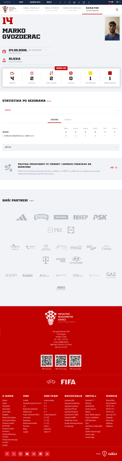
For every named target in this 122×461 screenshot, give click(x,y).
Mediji (49, 2)
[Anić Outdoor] (44, 275)
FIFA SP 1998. (110, 406)
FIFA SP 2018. (110, 409)
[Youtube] (74, 2)
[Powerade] (61, 260)
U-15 (45, 412)
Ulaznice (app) (89, 435)
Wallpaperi (109, 426)
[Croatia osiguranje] (45, 247)
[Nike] (22, 217)
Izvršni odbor (6, 412)
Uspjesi (4, 403)
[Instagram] (69, 2)
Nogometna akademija (30, 409)
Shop (21, 2)
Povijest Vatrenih (111, 403)
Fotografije (109, 418)
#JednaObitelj (89, 406)
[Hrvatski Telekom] (45, 260)
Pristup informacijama (9, 418)
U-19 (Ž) (46, 418)
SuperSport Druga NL (71, 412)
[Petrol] (61, 217)
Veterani (88, 412)
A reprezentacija (49, 400)
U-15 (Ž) (46, 423)
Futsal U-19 (47, 432)
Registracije (26, 420)
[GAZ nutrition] (111, 275)
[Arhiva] (116, 9)
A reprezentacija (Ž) (50, 415)
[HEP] (81, 217)
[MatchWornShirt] (61, 288)
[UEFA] (51, 382)
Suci (24, 406)
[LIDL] (71, 229)
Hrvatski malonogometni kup (74, 423)
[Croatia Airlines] (61, 247)
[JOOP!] (11, 275)
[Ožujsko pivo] (41, 217)
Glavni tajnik (6, 409)
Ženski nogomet (90, 409)
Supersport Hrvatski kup (72, 403)
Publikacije (109, 423)
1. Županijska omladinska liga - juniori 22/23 (18, 136)
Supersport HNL (69, 400)
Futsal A (46, 426)
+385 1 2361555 (62, 339)
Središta (25, 400)
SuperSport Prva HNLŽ (71, 415)
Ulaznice (7, 2)
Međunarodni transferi (30, 423)
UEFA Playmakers (90, 420)
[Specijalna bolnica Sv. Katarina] (94, 275)
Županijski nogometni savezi (32, 403)
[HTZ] (15, 247)
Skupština (5, 415)
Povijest (4, 400)
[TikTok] (88, 2)
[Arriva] (61, 275)
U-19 (45, 406)
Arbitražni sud (27, 412)
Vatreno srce (35, 2)
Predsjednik (6, 406)
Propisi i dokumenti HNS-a (31, 415)
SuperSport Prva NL (71, 409)
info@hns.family (63, 342)
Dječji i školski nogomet (92, 415)
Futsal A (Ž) (47, 429)
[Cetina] (106, 247)
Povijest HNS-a (110, 400)
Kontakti (4, 445)
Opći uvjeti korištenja (8, 420)
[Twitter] (64, 2)
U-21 (45, 403)
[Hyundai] (76, 260)
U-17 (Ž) (46, 420)
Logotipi (25, 432)
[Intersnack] (91, 247)
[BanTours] (77, 275)
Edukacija (88, 403)
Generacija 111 (90, 400)
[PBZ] (55, 229)
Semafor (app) (89, 437)
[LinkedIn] (83, 2)
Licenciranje (26, 418)
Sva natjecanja (69, 426)
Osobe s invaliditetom (92, 418)
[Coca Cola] (76, 247)
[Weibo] (79, 2)
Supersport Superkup (71, 406)
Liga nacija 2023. (111, 415)
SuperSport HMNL (70, 418)
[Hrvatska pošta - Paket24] (30, 247)
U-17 (45, 409)
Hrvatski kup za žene (71, 420)
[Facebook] (60, 2)
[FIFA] (68, 382)
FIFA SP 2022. (110, 412)
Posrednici (26, 426)
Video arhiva (110, 420)
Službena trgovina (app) (92, 432)
